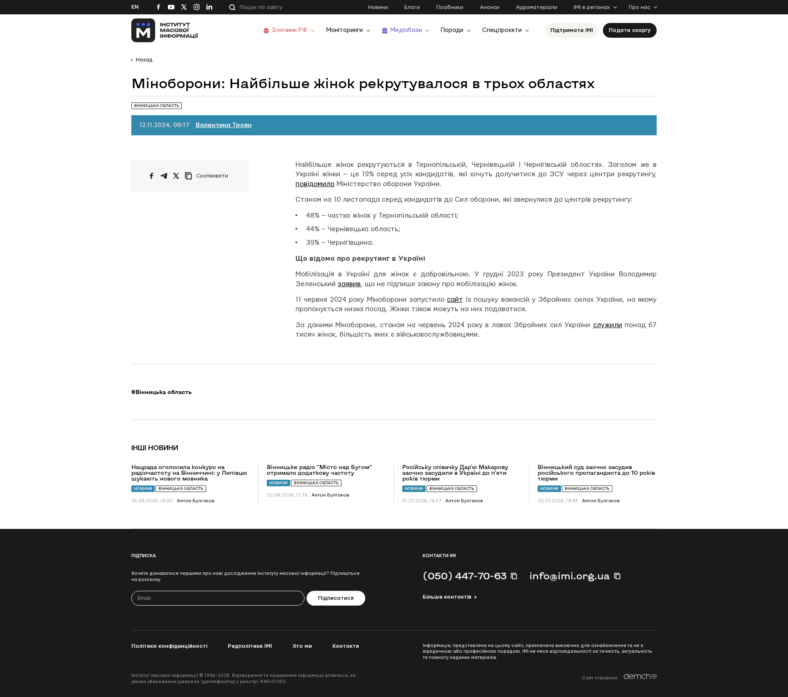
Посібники (449, 7)
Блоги (412, 7)
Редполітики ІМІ (250, 646)
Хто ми (302, 646)
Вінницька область (180, 488)
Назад (144, 60)
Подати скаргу (630, 30)
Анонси (489, 7)
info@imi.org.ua (569, 576)
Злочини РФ (289, 30)
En (135, 7)
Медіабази (406, 30)
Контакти (345, 646)
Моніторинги (344, 30)
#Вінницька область (161, 392)
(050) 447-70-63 (464, 576)
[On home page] (164, 30)
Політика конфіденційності (169, 646)
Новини (378, 7)
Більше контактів (447, 597)
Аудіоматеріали (536, 7)
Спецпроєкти (502, 30)
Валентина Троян (224, 125)
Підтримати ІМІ (571, 30)
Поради (452, 30)
